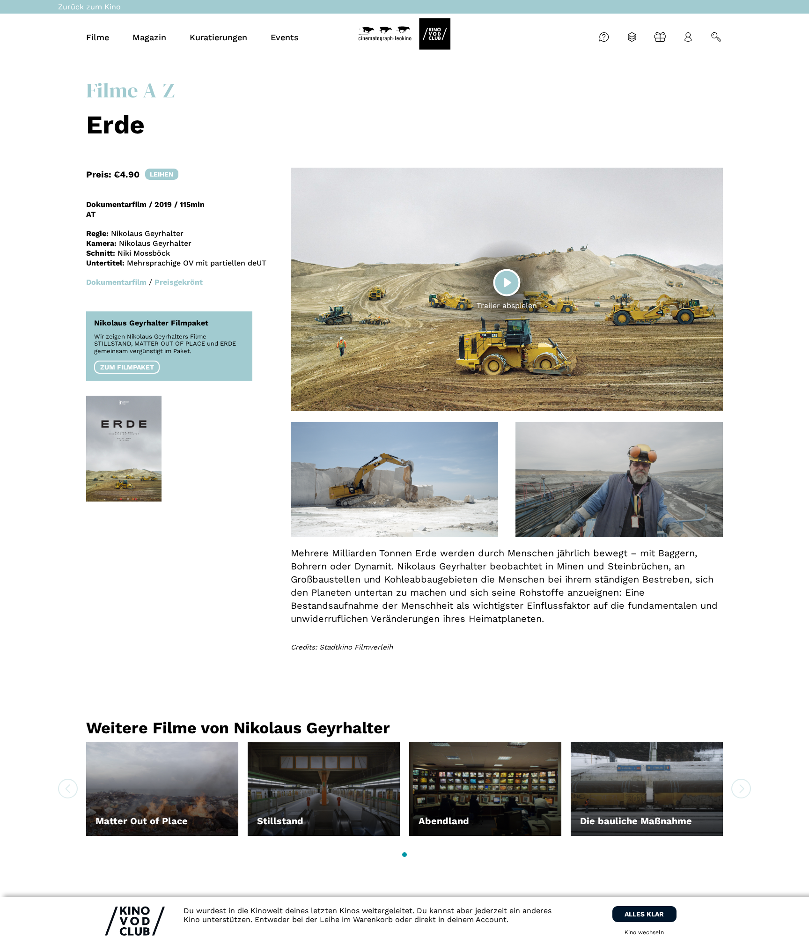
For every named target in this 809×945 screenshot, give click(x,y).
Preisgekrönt (178, 282)
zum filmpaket (127, 367)
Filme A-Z (130, 89)
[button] (404, 854)
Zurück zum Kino (89, 6)
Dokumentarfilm (116, 282)
